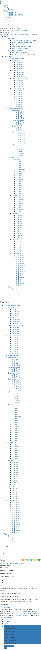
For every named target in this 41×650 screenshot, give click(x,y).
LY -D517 (19, 233)
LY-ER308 (19, 90)
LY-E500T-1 (19, 112)
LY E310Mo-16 (20, 271)
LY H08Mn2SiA (20, 156)
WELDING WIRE (13, 13)
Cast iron (15, 239)
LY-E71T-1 (19, 114)
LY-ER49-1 (19, 62)
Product (6, 11)
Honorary (7, 17)
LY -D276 (19, 225)
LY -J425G (19, 174)
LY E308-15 (19, 259)
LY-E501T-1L (20, 118)
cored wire (13, 30)
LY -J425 (18, 172)
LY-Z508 (18, 251)
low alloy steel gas (23, 30)
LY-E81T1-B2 (20, 122)
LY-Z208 (18, 245)
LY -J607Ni (19, 209)
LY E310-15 (19, 273)
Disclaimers (8, 617)
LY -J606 (18, 205)
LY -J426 (18, 176)
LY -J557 (18, 201)
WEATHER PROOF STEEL (20, 78)
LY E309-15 (19, 267)
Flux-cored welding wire (15, 108)
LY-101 (18, 291)
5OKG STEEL (16, 60)
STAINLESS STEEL (18, 88)
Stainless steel (16, 132)
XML (12, 607)
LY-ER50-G (19, 68)
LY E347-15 (19, 285)
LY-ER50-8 (33, 34)
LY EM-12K (19, 150)
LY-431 (18, 297)
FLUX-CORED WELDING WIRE (22, 42)
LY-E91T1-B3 (20, 124)
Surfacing (15, 213)
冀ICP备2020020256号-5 (30, 611)
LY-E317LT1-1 (20, 140)
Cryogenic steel (17, 126)
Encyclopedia (8, 56)
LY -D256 (19, 223)
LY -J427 (18, 178)
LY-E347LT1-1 (20, 142)
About (6, 7)
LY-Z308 (18, 247)
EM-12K (14, 44)
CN (1, 3)
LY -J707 (18, 211)
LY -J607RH (19, 203)
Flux (9, 287)
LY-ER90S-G (20, 74)
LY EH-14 (19, 152)
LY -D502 (19, 231)
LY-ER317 (19, 104)
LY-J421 (18, 162)
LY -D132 (19, 217)
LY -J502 (18, 182)
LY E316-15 (19, 279)
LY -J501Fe (19, 180)
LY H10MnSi (20, 154)
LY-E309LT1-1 (20, 136)
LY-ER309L (19, 96)
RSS (8, 607)
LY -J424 (18, 168)
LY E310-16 (19, 269)
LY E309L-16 (20, 263)
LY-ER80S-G (20, 72)
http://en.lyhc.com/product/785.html (14, 563)
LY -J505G (19, 186)
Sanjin (2, 617)
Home (6, 5)
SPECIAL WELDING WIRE (20, 48)
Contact (6, 23)
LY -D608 (19, 235)
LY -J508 (18, 193)
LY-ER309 (19, 94)
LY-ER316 (19, 100)
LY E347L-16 (20, 283)
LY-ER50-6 (19, 66)
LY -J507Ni (19, 199)
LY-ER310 (19, 98)
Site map (3, 607)
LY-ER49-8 (19, 82)
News (5, 19)
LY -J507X (19, 191)
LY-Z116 (18, 241)
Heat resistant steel (18, 120)
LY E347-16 (19, 281)
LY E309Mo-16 (20, 265)
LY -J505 (18, 184)
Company (11, 9)
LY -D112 (19, 215)
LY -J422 (18, 166)
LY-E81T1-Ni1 (20, 128)
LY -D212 (19, 221)
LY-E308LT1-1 (20, 134)
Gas (9, 30)
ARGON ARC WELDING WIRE (21, 46)
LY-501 (18, 295)
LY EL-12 (18, 148)
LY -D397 (19, 229)
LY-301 (18, 293)
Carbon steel (16, 110)
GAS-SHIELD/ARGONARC (16, 58)
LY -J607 (18, 207)
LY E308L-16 (20, 257)
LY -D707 (19, 237)
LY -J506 (18, 188)
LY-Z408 (18, 249)
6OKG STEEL (16, 70)
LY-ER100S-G (20, 76)
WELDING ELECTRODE (15, 15)
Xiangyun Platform (21, 615)
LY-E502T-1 (19, 116)
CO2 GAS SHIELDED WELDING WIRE (24, 40)
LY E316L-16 (20, 277)
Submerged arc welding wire (17, 144)
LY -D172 (19, 219)
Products (7, 36)
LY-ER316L (19, 102)
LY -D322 (19, 227)
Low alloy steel (16, 195)
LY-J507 (18, 197)
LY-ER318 (19, 106)
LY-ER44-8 (19, 80)
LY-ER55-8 (19, 86)
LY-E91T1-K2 (20, 130)
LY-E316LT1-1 (20, 138)
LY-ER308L (19, 92)
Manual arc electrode (14, 158)
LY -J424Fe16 (20, 170)
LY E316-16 (19, 275)
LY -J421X (19, 164)
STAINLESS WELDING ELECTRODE (23, 54)
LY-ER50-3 (19, 64)
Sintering (15, 289)
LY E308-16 (19, 255)
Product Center (23, 34)
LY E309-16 (19, 261)
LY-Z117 (18, 243)
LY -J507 (18, 189)
